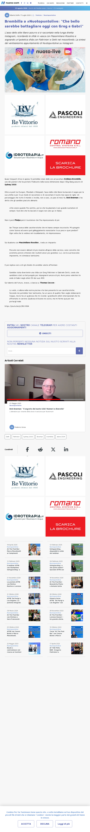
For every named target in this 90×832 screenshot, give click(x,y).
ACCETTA (26, 824)
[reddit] (40, 449)
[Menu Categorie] (87, 2)
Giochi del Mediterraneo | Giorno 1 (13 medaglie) (32, 8)
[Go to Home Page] (33, 15)
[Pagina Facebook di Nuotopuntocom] (21, 3)
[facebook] (27, 449)
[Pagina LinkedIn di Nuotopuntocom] (27, 3)
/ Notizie (38, 15)
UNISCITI (46, 333)
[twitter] (53, 449)
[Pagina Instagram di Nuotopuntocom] (24, 3)
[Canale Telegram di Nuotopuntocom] (30, 3)
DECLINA (44, 824)
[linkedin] (66, 449)
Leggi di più (64, 824)
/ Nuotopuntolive (49, 15)
